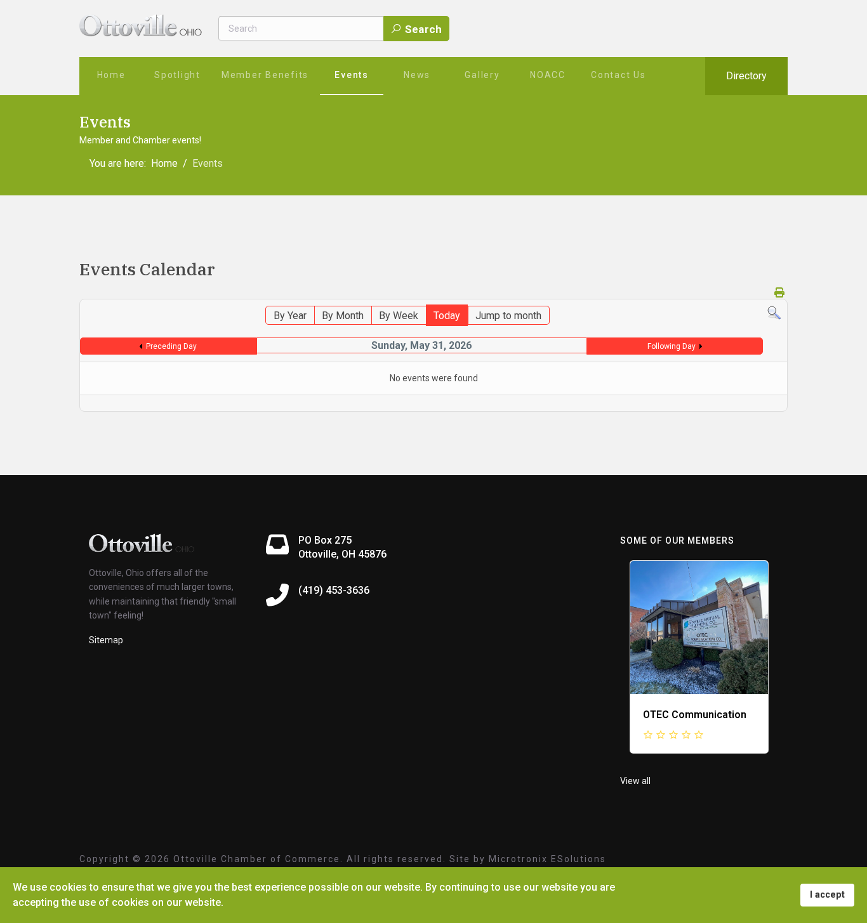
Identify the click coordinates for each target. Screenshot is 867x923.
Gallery (482, 75)
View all (635, 781)
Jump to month (508, 316)
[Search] (774, 313)
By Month (343, 316)
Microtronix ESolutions (547, 859)
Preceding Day (171, 346)
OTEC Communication (694, 715)
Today (447, 316)
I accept (827, 894)
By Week (398, 316)
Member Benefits (265, 75)
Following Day (671, 346)
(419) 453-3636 (333, 590)
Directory (746, 76)
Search (422, 29)
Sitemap (106, 640)
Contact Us (618, 75)
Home (111, 75)
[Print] (779, 293)
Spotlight (177, 75)
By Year (290, 316)
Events (351, 75)
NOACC (548, 75)
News (417, 75)
